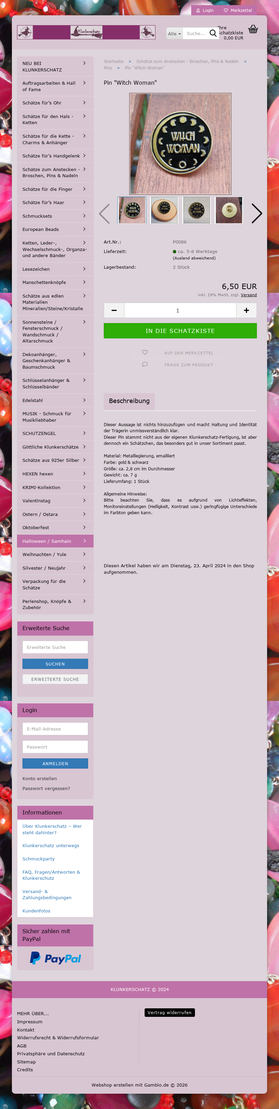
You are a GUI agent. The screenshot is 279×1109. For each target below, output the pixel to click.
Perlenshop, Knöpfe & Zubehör (46, 604)
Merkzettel (240, 10)
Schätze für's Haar (43, 202)
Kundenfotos (36, 910)
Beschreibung (129, 400)
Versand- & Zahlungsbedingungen (46, 895)
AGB (22, 1045)
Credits (25, 1069)
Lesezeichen (36, 269)
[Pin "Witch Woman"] (180, 143)
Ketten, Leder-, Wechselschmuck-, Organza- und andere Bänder (54, 249)
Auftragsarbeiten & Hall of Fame (49, 86)
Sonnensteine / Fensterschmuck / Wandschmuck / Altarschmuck (42, 331)
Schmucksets (37, 216)
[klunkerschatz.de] (86, 32)
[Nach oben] (19, 1098)
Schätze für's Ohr (42, 102)
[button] (257, 213)
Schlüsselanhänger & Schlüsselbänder (45, 383)
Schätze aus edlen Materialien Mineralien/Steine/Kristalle (52, 302)
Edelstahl (32, 400)
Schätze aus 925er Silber (50, 460)
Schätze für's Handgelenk (51, 155)
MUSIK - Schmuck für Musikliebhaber (46, 417)
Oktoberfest (35, 527)
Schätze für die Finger (47, 189)
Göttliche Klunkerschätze (50, 447)
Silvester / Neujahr (44, 568)
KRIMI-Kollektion (41, 487)
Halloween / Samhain (46, 541)
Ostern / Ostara (40, 514)
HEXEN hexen (37, 473)
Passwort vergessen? (46, 788)
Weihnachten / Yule (44, 554)
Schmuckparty (38, 858)
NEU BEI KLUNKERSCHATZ (42, 66)
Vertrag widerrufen (170, 1012)
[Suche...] (213, 34)
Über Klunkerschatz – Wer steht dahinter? (52, 829)
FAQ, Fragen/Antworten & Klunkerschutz (51, 875)
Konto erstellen (39, 778)
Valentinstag (36, 500)
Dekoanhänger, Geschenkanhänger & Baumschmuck (46, 361)
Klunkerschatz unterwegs (50, 845)
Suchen (55, 663)
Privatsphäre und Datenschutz (51, 1053)
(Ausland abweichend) (194, 258)
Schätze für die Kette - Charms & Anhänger (48, 139)
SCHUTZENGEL (39, 433)
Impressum (30, 1021)
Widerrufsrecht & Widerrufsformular (58, 1037)
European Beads (40, 229)
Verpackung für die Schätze (44, 584)
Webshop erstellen (112, 1085)
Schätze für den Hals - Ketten (47, 119)
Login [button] (207, 10)
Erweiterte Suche (55, 679)
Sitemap (26, 1061)
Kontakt (25, 1029)
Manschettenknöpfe (44, 282)
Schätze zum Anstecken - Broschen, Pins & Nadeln (51, 173)
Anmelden (55, 763)
